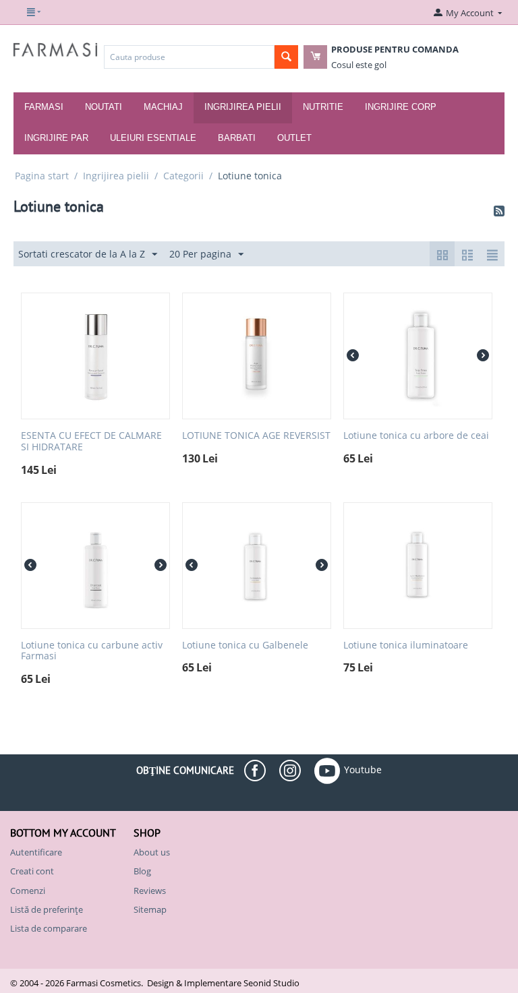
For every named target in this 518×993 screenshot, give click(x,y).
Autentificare (36, 852)
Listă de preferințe (46, 909)
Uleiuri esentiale (153, 138)
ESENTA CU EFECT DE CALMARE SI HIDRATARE (91, 441)
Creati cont (32, 871)
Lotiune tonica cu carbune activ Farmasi (92, 651)
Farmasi (43, 107)
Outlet (294, 138)
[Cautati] (286, 57)
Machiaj (163, 107)
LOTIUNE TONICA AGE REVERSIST (256, 436)
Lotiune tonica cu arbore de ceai (416, 436)
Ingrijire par (56, 138)
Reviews (150, 890)
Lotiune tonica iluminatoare (405, 645)
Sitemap (150, 909)
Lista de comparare (48, 928)
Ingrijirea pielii (242, 107)
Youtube (363, 769)
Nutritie (323, 107)
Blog (142, 871)
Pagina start (42, 175)
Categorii (183, 175)
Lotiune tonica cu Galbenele (245, 645)
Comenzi (27, 890)
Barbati (237, 138)
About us (152, 852)
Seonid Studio (271, 983)
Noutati (103, 107)
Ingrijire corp (400, 107)
